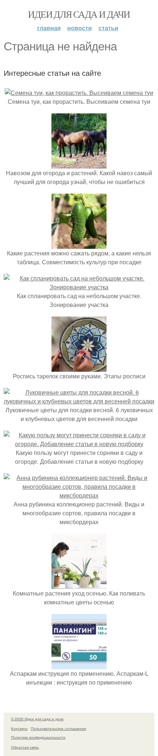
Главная (49, 28)
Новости (79, 28)
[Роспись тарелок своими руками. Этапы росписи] (79, 367)
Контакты (19, 728)
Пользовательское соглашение (58, 728)
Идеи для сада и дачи (79, 14)
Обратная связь (25, 747)
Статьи (108, 28)
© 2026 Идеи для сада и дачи (37, 718)
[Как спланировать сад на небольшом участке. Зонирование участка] (79, 287)
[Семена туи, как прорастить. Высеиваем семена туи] (79, 92)
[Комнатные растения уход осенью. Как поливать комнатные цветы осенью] (79, 584)
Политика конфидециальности (38, 737)
